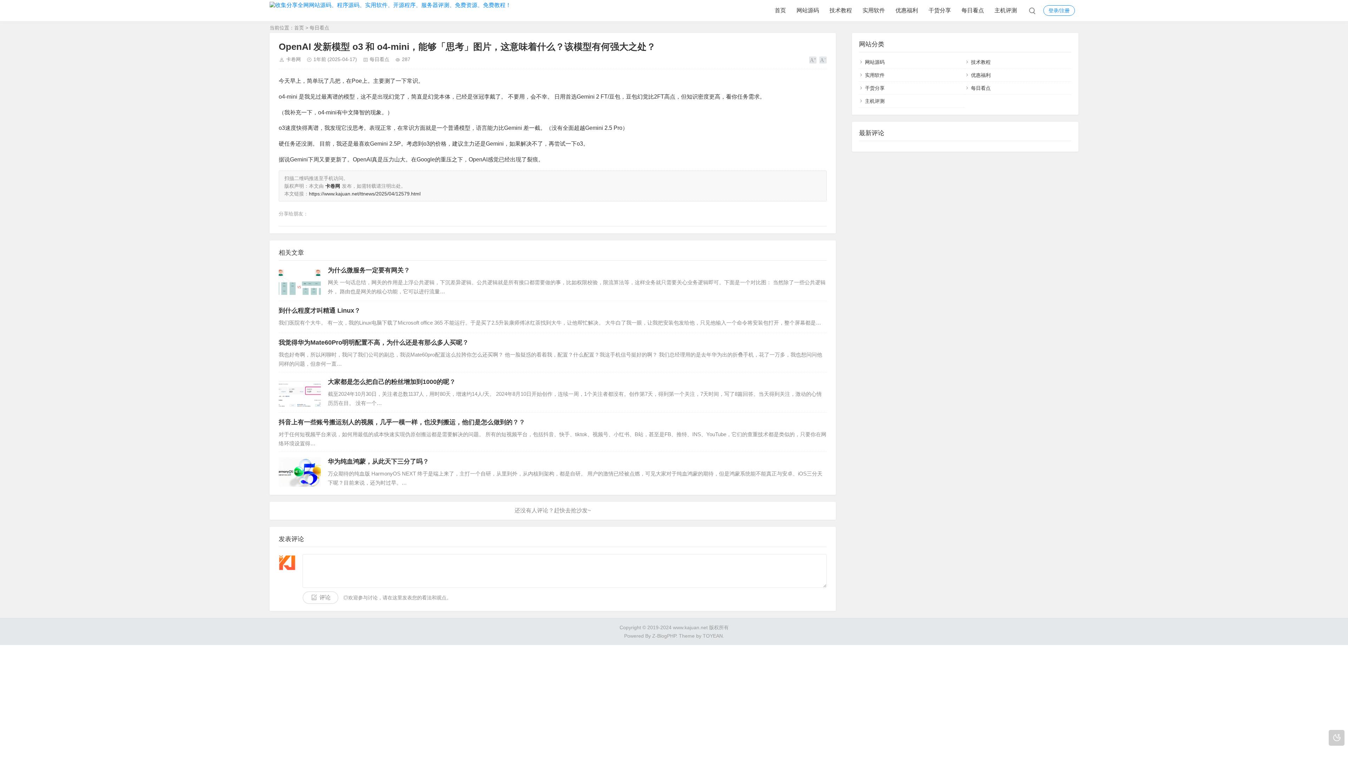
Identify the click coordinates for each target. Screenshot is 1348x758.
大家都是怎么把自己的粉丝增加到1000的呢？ (392, 381)
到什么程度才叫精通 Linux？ (320, 310)
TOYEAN (713, 636)
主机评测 (1006, 10)
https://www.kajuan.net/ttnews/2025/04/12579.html (365, 194)
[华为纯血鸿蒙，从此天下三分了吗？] (300, 472)
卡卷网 (293, 59)
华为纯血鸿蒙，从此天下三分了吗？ (378, 461)
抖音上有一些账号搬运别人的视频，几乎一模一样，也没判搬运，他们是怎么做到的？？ (402, 422)
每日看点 (973, 10)
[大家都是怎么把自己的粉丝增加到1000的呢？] (300, 392)
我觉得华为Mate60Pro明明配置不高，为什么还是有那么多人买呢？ (374, 342)
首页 (780, 10)
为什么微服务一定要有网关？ (369, 270)
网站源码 (808, 10)
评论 (325, 597)
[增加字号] (813, 60)
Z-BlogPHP (664, 636)
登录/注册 (1059, 10)
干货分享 (940, 10)
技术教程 (841, 10)
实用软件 (874, 10)
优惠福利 (907, 10)
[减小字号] (823, 60)
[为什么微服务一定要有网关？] (300, 280)
